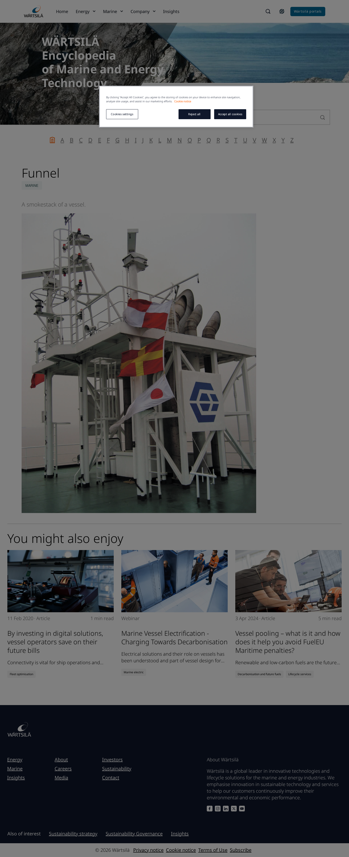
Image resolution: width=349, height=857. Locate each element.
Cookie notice (182, 101)
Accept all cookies (230, 114)
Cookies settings (122, 114)
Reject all (194, 114)
